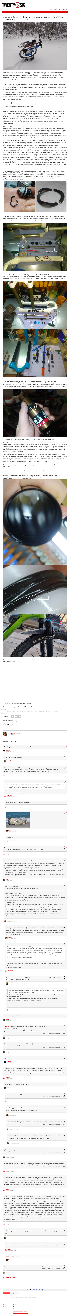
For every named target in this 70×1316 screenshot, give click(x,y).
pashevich (8, 879)
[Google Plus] (19, 716)
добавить (6, 1293)
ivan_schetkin (9, 774)
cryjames (8, 1222)
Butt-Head (8, 1077)
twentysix (18, 711)
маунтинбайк (12, 711)
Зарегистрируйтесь (53, 9)
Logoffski (9, 1061)
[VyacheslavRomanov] (5, 735)
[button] (27, 1290)
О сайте (15, 1304)
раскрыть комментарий (12, 1256)
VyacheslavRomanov (11, 17)
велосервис (42, 711)
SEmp (7, 1156)
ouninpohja (9, 795)
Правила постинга (17, 1306)
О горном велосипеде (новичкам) (21, 1309)
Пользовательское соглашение (20, 1313)
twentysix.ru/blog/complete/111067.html (13, 1045)
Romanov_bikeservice (52, 711)
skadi (7, 1036)
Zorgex (7, 1271)
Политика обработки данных (20, 1311)
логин (66, 9)
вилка (32, 711)
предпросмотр (14, 1293)
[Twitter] (12, 716)
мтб (7, 711)
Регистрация (6, 1306)
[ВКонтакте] (16, 716)
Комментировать (9, 1277)
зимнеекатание (26, 711)
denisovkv (8, 750)
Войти (4, 1304)
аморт (36, 711)
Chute (9, 830)
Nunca (7, 1019)
